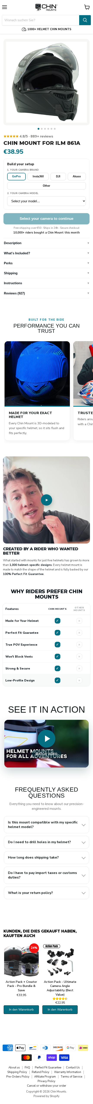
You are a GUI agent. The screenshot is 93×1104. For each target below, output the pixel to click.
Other (46, 185)
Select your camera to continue (46, 219)
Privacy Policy (46, 1081)
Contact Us (73, 1068)
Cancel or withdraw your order (46, 1086)
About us (14, 1068)
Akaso (77, 176)
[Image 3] (45, 129)
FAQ (27, 1068)
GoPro (16, 176)
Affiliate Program (45, 1077)
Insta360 (38, 176)
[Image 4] (48, 129)
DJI (58, 176)
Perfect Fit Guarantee (48, 1068)
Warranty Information (67, 1072)
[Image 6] (55, 129)
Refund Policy (40, 1072)
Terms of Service (71, 1077)
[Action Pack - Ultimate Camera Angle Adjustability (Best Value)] (60, 960)
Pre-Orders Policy (17, 1077)
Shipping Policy (17, 1072)
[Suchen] (85, 20)
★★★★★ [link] (28, 136)
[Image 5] (51, 129)
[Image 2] (42, 129)
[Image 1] (38, 129)
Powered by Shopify (46, 1096)
